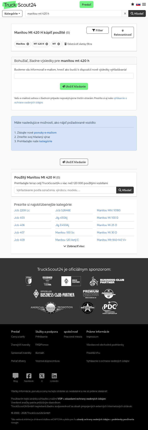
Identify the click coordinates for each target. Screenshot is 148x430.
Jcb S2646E (63, 210)
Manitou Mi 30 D (107, 232)
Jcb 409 (19, 240)
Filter (99, 30)
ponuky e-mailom (45, 132)
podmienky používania (123, 419)
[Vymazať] (125, 13)
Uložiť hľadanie (75, 86)
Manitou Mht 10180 (108, 210)
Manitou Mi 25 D (107, 225)
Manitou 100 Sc (65, 232)
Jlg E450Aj (62, 225)
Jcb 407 (19, 232)
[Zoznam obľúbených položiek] (132, 4)
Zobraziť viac (75, 246)
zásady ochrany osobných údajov (93, 419)
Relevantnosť (123, 34)
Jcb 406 (19, 225)
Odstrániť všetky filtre (79, 44)
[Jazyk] (138, 4)
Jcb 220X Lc (22, 210)
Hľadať (138, 13)
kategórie (45, 141)
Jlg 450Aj (61, 217)
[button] (144, 4)
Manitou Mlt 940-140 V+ (111, 240)
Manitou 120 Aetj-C (67, 240)
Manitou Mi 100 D (107, 217)
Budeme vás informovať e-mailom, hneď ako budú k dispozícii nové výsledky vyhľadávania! (70, 69)
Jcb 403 (19, 217)
